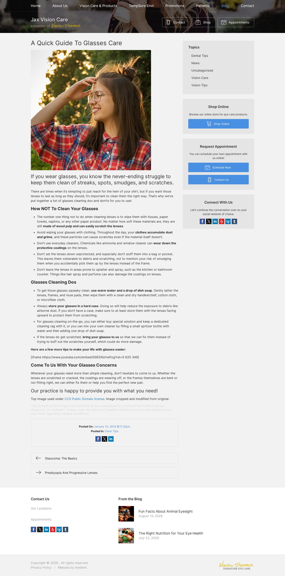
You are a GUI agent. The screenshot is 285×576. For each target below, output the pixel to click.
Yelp (221, 221)
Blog (225, 6)
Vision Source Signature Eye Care (236, 565)
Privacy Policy (41, 567)
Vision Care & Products (98, 6)
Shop (206, 22)
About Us (59, 6)
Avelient (81, 567)
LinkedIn (215, 221)
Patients (203, 6)
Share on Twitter (104, 439)
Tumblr (234, 221)
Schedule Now (221, 167)
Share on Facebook (98, 439)
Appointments (238, 22)
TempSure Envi (141, 6)
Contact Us (221, 179)
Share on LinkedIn (111, 439)
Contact (247, 6)
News (195, 63)
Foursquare (228, 221)
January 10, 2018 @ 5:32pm (112, 426)
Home (36, 6)
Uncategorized (202, 70)
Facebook (202, 221)
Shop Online (221, 123)
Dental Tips (199, 56)
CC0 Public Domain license (84, 399)
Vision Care (199, 78)
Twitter (209, 221)
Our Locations (41, 508)
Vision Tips (111, 431)
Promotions (174, 6)
